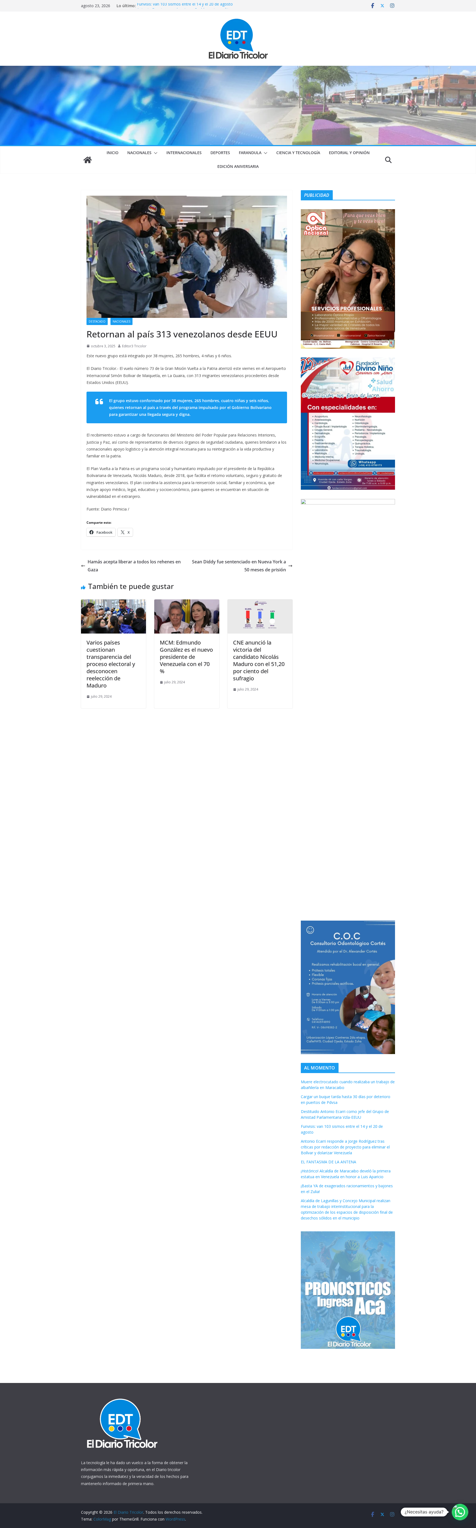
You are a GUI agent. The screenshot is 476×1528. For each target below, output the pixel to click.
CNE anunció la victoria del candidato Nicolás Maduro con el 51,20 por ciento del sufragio (259, 660)
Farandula (250, 152)
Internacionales (184, 152)
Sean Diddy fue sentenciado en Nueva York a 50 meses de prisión (239, 566)
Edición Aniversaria (238, 166)
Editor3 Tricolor (134, 346)
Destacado (97, 321)
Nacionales (139, 152)
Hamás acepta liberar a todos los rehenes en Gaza (134, 566)
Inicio (112, 152)
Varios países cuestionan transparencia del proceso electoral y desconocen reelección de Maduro (110, 664)
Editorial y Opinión (349, 152)
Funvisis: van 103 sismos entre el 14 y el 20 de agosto (185, 5)
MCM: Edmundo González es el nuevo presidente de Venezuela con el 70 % (186, 657)
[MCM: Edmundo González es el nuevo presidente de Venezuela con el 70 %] (186, 603)
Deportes (220, 152)
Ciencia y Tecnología (298, 152)
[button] (155, 153)
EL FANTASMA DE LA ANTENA (328, 1161)
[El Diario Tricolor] (87, 160)
